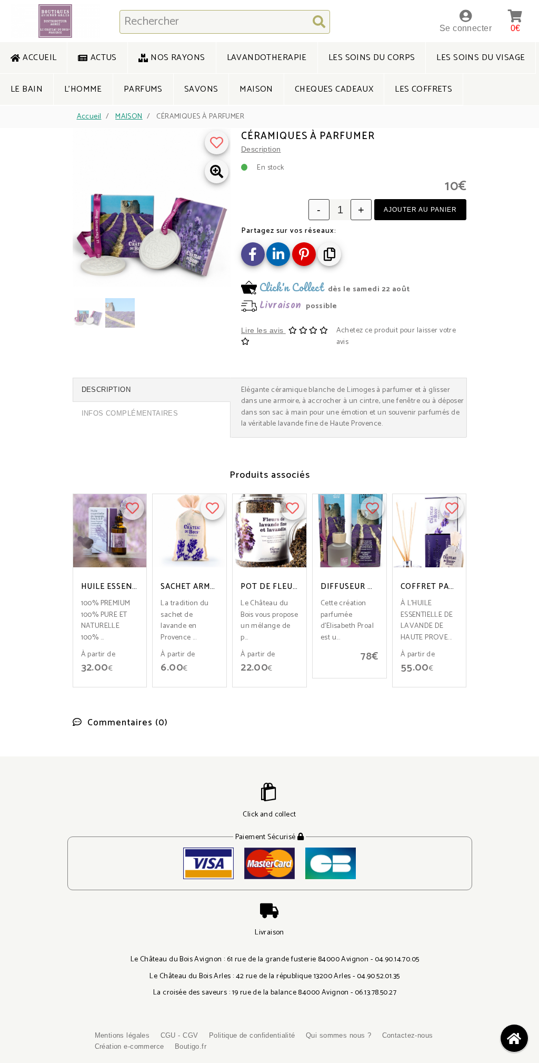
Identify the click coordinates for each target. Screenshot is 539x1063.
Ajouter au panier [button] (420, 209)
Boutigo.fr (190, 1046)
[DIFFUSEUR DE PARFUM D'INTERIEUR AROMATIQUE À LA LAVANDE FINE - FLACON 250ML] (349, 531)
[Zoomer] (216, 171)
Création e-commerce (129, 1046)
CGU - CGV (179, 1035)
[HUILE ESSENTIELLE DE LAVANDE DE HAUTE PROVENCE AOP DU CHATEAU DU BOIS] (110, 531)
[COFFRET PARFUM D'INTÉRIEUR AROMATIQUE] (429, 531)
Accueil (89, 117)
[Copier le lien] (329, 254)
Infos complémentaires (130, 413)
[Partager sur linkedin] (278, 254)
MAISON (129, 117)
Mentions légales (122, 1035)
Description (261, 149)
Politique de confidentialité (252, 1035)
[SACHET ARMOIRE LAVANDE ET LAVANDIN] (189, 531)
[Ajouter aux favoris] (216, 142)
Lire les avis (263, 330)
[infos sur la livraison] (354, 298)
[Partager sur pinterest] (304, 254)
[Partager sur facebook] (253, 254)
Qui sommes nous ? (338, 1035)
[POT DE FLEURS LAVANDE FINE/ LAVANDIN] (269, 531)
